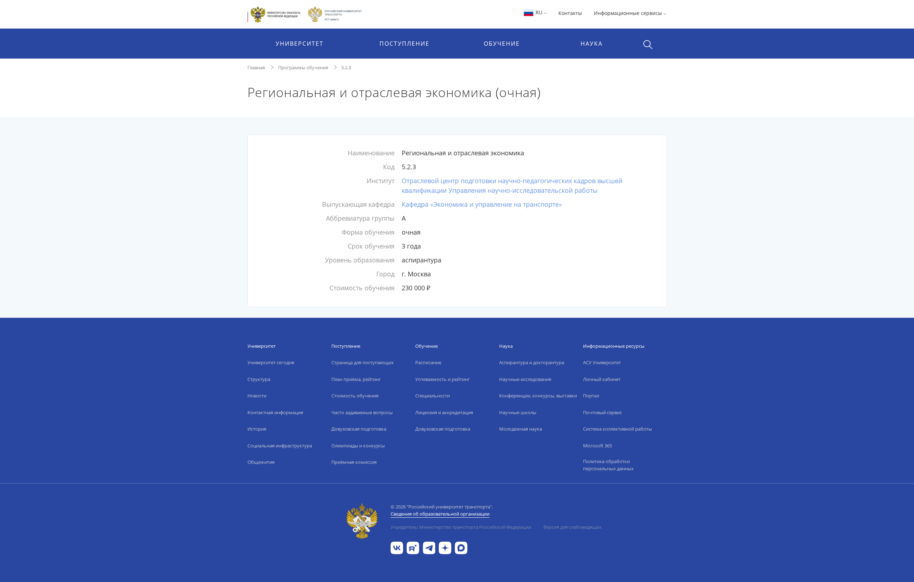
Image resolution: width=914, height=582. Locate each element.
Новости (256, 395)
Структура (258, 379)
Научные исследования (525, 379)
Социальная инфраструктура (279, 445)
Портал (591, 395)
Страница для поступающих (362, 362)
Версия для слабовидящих (572, 527)
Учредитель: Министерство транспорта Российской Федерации (461, 527)
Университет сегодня (270, 362)
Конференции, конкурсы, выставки (538, 395)
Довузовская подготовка (358, 429)
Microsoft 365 (597, 445)
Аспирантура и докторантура (531, 362)
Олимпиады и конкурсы (358, 445)
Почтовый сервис (602, 412)
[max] (461, 547)
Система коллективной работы (617, 429)
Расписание (428, 362)
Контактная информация (275, 412)
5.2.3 (346, 67)
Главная (256, 67)
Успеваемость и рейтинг (442, 379)
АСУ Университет (602, 362)
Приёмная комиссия (354, 462)
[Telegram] (429, 547)
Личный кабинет (602, 379)
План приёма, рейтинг (356, 379)
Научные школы (517, 412)
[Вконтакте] (397, 547)
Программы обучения (303, 67)
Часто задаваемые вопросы (362, 412)
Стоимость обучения (354, 395)
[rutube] (413, 547)
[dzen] (445, 547)
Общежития (261, 462)
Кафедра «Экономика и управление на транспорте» (482, 204)
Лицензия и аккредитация (444, 412)
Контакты (570, 13)
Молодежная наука (520, 429)
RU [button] (539, 12)
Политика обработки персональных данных (608, 465)
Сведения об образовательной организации (440, 514)
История (256, 429)
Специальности (432, 395)
